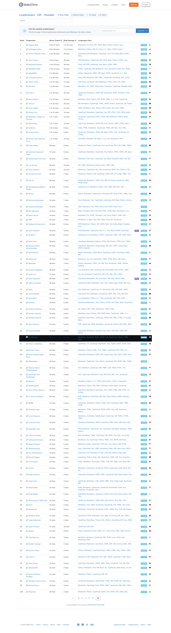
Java (121, 45)
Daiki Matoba (33, 494)
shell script (121, 448)
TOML (101, 103)
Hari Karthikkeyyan (35, 453)
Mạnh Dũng (32, 123)
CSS (114, 82)
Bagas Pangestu (34, 444)
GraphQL (86, 248)
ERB (87, 64)
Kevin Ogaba (33, 108)
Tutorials (66, 625)
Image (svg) (112, 283)
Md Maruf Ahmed (34, 318)
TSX (114, 505)
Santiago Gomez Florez (37, 581)
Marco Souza (33, 215)
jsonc (114, 537)
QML (80, 206)
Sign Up (134, 4)
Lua (127, 211)
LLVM (114, 381)
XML (124, 128)
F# (79, 274)
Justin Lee (32, 274)
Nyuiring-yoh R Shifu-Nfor (37, 500)
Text (108, 53)
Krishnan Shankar (35, 309)
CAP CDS (114, 331)
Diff (39, 14)
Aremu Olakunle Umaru (37, 54)
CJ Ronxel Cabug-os (36, 396)
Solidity (97, 416)
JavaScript (102, 53)
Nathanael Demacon (36, 440)
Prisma (111, 500)
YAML (115, 64)
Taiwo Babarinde (34, 520)
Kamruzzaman (33, 324)
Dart (92, 158)
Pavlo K (31, 93)
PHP (79, 60)
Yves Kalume (33, 462)
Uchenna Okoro (34, 422)
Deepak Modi (33, 45)
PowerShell (109, 270)
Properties (90, 490)
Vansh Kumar (33, 252)
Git (125, 103)
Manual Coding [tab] (78, 15)
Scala (115, 206)
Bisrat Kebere (33, 99)
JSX (88, 505)
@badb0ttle (32, 73)
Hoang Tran (32, 112)
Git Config (115, 53)
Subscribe (141, 31)
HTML (121, 60)
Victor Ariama (33, 60)
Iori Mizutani (32, 337)
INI (112, 219)
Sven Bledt (32, 298)
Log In (146, 4)
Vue (105, 112)
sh (105, 139)
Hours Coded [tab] (64, 15)
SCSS (127, 77)
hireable (143, 45)
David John (32, 241)
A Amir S (31, 557)
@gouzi (31, 531)
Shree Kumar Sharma (36, 390)
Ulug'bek (31, 235)
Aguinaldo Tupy (34, 429)
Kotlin (128, 112)
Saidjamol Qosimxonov (36, 224)
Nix (92, 206)
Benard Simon (33, 585)
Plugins (115, 5)
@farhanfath (33, 487)
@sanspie (32, 263)
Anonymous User (34, 174)
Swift (119, 69)
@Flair (30, 194)
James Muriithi (33, 294)
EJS (88, 453)
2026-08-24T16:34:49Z (95, 605)
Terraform (108, 86)
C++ (105, 49)
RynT (30, 505)
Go (88, 45)
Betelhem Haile (34, 516)
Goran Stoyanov (34, 416)
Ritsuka (31, 381)
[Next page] (98, 598)
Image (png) (82, 182)
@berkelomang (34, 448)
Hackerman (32, 509)
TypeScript (82, 53)
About (52, 625)
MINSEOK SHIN (34, 69)
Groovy (80, 119)
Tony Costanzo (33, 170)
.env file (128, 568)
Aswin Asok (32, 481)
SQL (125, 73)
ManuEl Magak (34, 457)
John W (31, 104)
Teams (105, 5)
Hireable (49, 14)
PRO (136, 230)
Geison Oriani (33, 132)
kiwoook (31, 302)
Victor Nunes (33, 563)
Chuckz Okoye (33, 550)
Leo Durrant (32, 165)
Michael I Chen (34, 350)
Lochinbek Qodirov (35, 78)
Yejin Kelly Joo (33, 537)
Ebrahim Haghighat (35, 270)
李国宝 (30, 403)
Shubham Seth (33, 409)
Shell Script (121, 568)
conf (108, 139)
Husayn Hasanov (34, 313)
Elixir (79, 435)
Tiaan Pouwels (33, 527)
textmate (98, 331)
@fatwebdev (33, 361)
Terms (38, 625)
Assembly (122, 381)
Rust (91, 45)
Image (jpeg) (100, 246)
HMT (30, 220)
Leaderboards (93, 5)
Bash (104, 45)
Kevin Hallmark (34, 231)
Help (149, 625)
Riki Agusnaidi (33, 211)
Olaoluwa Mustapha (35, 207)
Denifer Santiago (34, 544)
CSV (117, 108)
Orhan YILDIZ (33, 82)
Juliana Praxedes (34, 435)
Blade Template (113, 158)
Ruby (80, 64)
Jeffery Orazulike (34, 283)
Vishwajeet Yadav (34, 49)
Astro (103, 165)
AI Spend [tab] (103, 15)
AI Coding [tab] (92, 15)
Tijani (30, 289)
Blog (58, 625)
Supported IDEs (120, 625)
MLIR (104, 381)
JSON (99, 45)
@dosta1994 (33, 568)
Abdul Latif (32, 259)
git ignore (90, 537)
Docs (123, 5)
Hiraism (31, 468)
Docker (116, 45)
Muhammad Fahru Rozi (37, 159)
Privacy (45, 625)
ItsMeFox (31, 128)
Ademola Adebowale (36, 200)
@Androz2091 (33, 386)
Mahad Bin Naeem (35, 64)
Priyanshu (32, 592)
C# (88, 187)
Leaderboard (27, 14)
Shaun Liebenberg (35, 344)
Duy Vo (31, 180)
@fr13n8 (31, 86)
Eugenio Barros (34, 474)
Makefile (124, 86)
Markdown (82, 45)
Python (109, 45)
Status (143, 625)
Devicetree (82, 139)
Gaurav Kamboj (34, 331)
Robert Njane (33, 145)
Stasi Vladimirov (34, 279)
